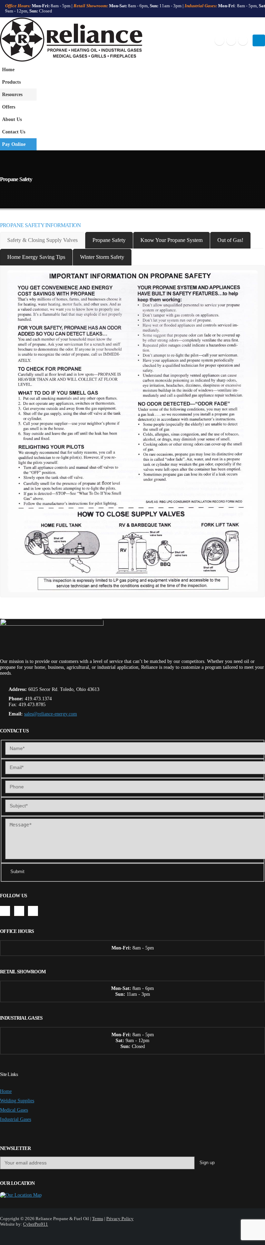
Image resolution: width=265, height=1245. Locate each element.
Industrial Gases (15, 1119)
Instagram (33, 911)
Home (8, 69)
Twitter (19, 911)
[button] (259, 40)
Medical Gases (14, 1110)
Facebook (5, 911)
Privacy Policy (120, 1218)
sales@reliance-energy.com (50, 714)
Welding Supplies (17, 1100)
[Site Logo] (71, 40)
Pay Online (14, 144)
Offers (8, 107)
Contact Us (13, 131)
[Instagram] (243, 40)
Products (11, 82)
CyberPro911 (35, 1224)
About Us (12, 119)
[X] (231, 40)
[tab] (42, 240)
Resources (12, 94)
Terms (97, 1218)
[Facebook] (219, 40)
